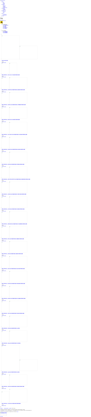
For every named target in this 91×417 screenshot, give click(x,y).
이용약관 (10, 408)
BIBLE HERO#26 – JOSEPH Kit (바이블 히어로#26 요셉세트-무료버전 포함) (13, 89)
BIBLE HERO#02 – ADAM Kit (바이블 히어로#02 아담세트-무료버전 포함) (13, 386)
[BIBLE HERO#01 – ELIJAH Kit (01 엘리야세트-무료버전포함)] (46, 395)
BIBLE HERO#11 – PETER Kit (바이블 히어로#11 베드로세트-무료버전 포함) (13, 283)
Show (5, 31)
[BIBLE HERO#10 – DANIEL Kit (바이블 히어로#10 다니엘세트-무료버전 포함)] (46, 291)
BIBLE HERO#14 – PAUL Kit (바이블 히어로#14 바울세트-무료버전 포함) (13, 238)
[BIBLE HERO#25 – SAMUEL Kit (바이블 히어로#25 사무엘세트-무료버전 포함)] (46, 98)
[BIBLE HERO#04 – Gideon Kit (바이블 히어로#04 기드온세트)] (46, 336)
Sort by (4, 25)
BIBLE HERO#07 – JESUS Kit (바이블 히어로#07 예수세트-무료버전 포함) (13, 313)
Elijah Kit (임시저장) (5, 60)
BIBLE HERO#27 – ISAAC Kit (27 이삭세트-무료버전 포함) (11, 74)
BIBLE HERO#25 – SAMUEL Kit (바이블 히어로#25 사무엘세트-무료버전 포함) (14, 104)
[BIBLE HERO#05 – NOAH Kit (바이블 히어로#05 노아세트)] (46, 321)
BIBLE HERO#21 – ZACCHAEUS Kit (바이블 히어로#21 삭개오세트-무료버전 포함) (14, 134)
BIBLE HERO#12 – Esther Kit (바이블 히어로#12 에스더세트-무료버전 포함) (13, 268)
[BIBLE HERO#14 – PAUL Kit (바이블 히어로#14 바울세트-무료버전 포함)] (46, 232)
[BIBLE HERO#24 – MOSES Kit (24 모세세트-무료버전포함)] (46, 112)
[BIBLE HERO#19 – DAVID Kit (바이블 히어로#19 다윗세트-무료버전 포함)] (46, 157)
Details (5, 62)
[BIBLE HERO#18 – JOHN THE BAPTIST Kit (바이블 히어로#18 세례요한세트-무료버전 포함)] (46, 172)
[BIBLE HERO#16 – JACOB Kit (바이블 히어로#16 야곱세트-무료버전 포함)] (46, 202)
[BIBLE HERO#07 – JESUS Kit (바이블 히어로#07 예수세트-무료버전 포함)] (46, 306)
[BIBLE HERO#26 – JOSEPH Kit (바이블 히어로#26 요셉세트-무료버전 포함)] (46, 83)
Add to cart (3, 62)
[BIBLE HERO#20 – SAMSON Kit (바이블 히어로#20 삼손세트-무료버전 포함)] (46, 142)
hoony (17, 411)
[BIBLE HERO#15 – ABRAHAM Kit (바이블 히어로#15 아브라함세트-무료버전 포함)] (46, 217)
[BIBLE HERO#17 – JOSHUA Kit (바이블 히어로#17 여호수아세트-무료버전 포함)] (46, 187)
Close (2, 416)
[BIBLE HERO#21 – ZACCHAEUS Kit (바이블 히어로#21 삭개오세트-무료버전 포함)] (46, 127)
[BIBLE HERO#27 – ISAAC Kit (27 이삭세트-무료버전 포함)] (46, 68)
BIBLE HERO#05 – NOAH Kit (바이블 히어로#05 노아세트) (11, 328)
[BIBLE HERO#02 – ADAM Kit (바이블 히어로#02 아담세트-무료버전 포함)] (46, 379)
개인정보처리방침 (6, 408)
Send (0, 416)
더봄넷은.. (1, 408)
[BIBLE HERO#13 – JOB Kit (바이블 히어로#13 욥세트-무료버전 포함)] (46, 247)
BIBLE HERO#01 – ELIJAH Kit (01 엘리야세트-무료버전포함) (11, 403)
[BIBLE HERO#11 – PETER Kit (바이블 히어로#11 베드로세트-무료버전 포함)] (46, 276)
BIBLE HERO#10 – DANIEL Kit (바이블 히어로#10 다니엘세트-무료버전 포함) (13, 298)
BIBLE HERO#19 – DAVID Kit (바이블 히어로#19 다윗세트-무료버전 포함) (13, 164)
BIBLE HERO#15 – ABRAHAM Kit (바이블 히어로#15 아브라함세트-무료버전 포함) (14, 223)
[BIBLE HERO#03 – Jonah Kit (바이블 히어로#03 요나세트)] (46, 358)
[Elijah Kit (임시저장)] (46, 47)
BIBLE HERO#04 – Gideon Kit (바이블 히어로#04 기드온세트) (11, 343)
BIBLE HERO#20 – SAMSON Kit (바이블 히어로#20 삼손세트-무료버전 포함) (13, 149)
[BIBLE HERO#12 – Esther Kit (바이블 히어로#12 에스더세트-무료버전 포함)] (46, 261)
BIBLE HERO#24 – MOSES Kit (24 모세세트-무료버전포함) (11, 119)
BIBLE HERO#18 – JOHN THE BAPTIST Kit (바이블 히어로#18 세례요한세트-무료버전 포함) (16, 179)
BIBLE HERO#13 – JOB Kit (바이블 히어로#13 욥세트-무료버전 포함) (12, 253)
